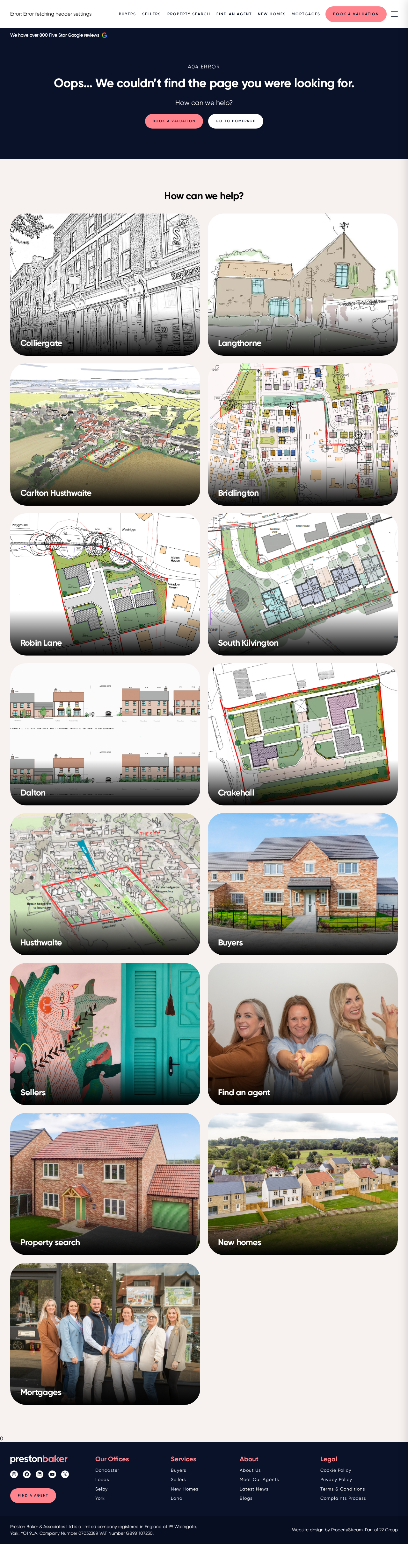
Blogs (246, 1498)
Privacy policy (336, 1479)
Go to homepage (236, 121)
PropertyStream (347, 1529)
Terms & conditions (342, 1489)
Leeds (102, 1479)
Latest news (254, 1489)
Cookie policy (335, 1470)
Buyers (178, 1470)
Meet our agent (258, 1479)
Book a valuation (174, 121)
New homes (184, 1489)
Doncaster (107, 1470)
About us (250, 1470)
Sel (98, 1489)
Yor (98, 1498)
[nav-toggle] (394, 14)
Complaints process (343, 1498)
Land (177, 1498)
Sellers (178, 1479)
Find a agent (33, 1495)
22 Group (388, 1529)
